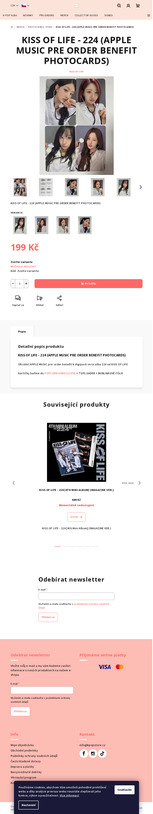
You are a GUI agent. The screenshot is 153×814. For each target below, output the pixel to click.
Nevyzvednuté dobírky (26, 772)
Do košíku (90, 283)
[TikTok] (102, 753)
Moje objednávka (22, 745)
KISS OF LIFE (76, 71)
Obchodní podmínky (24, 750)
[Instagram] (93, 753)
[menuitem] (10, 15)
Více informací (69, 796)
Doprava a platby (22, 767)
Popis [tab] (22, 332)
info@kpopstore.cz (92, 745)
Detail (74, 517)
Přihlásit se (48, 617)
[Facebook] (83, 753)
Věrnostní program (24, 777)
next (140, 483)
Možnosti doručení (23, 266)
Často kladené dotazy (26, 761)
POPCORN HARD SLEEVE (60, 373)
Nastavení (28, 805)
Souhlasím (124, 790)
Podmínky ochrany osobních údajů (34, 756)
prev (14, 483)
